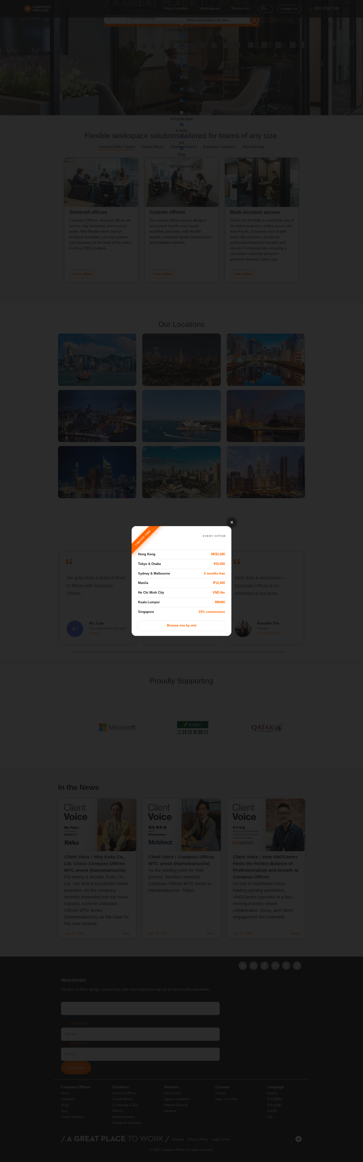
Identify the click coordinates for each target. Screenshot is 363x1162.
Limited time (143, 537)
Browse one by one (181, 625)
